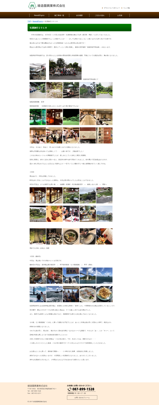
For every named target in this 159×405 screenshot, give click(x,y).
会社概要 (79, 15)
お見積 (119, 15)
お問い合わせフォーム (82, 397)
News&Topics (39, 15)
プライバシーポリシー (112, 8)
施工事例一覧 (59, 15)
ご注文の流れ (99, 15)
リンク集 (126, 8)
